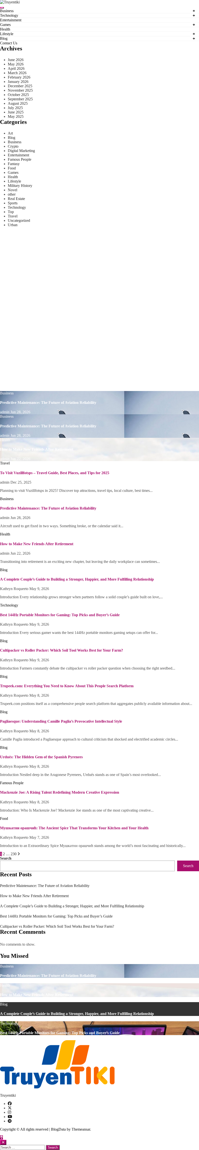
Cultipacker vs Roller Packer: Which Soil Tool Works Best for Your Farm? (61, 650)
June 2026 (16, 60)
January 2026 (18, 82)
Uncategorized (19, 220)
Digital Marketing (21, 151)
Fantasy (14, 164)
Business (7, 11)
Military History (20, 186)
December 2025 (20, 86)
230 (14, 854)
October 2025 (18, 95)
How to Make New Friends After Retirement (36, 449)
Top (11, 212)
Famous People (19, 159)
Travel (12, 216)
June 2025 (16, 112)
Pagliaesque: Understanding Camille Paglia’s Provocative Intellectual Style (61, 721)
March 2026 (17, 73)
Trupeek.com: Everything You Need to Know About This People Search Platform (66, 686)
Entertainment (10, 20)
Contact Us (8, 43)
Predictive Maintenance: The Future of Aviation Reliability (48, 402)
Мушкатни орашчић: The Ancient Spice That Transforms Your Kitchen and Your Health (74, 828)
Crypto (13, 146)
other (12, 194)
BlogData (58, 1129)
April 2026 (16, 68)
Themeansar (81, 1129)
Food (12, 168)
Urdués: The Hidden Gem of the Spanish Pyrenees (41, 757)
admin (5, 412)
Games (5, 25)
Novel (12, 190)
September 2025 (20, 99)
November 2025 (20, 90)
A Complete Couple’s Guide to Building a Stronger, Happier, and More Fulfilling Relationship (77, 579)
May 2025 (16, 116)
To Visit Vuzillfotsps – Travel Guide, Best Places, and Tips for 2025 (54, 473)
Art (10, 133)
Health (5, 29)
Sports (12, 203)
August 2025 (18, 103)
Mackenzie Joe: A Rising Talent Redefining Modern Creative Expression (59, 792)
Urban (12, 225)
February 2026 (19, 77)
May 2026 (16, 64)
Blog (4, 38)
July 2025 (15, 108)
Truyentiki (8, 1095)
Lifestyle (6, 34)
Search (5, 858)
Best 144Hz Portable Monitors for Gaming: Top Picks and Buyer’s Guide (60, 615)
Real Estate (16, 199)
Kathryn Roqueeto (14, 589)
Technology (9, 15)
